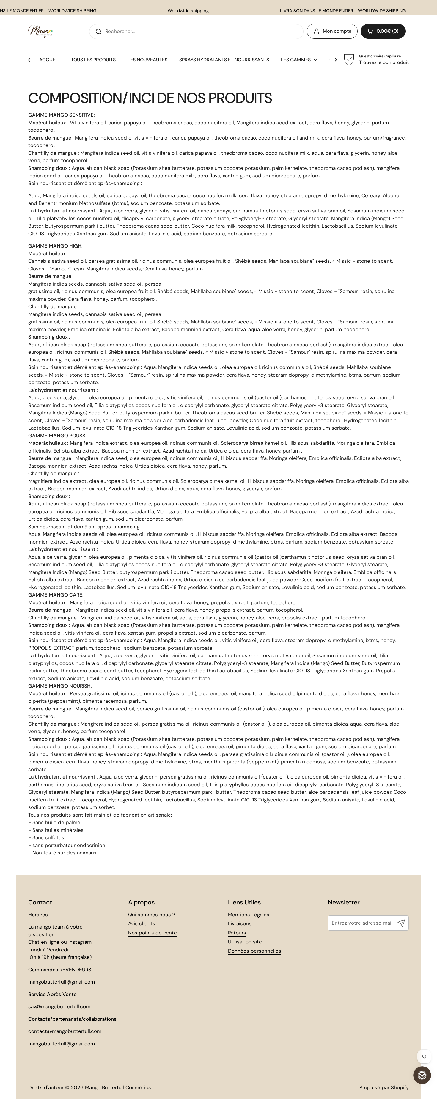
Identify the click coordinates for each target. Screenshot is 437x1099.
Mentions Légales (248, 914)
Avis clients (141, 923)
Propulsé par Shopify (384, 1087)
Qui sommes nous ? (151, 914)
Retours (237, 932)
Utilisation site (245, 941)
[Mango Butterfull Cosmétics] (40, 31)
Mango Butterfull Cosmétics (118, 1087)
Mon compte (337, 31)
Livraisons (239, 923)
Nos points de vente (152, 932)
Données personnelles (254, 951)
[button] (383, 31)
